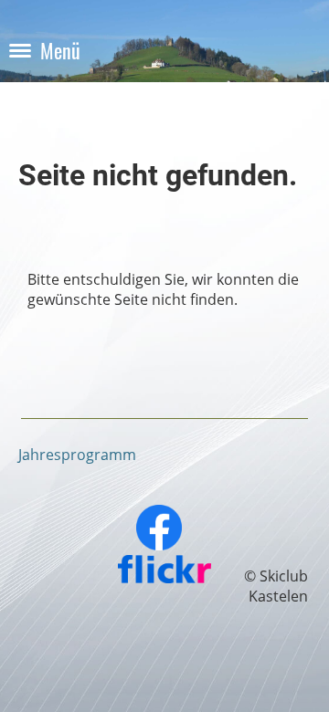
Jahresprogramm (77, 455)
